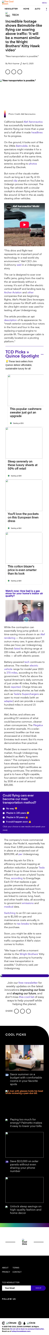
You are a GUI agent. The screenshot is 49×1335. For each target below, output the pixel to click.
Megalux (38, 725)
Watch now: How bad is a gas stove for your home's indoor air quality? (24, 593)
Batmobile (22, 146)
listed (17, 649)
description (10, 320)
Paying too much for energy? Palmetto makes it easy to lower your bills (26, 1123)
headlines (37, 132)
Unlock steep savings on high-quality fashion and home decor (26, 1210)
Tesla (16, 694)
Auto (37, 9)
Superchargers (30, 694)
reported (16, 687)
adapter (8, 701)
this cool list (26, 997)
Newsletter (11, 9)
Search (38, 3)
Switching (9, 913)
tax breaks (23, 924)
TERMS (16, 1268)
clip (15, 181)
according (16, 878)
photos (33, 164)
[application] (24, 611)
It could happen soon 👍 (18, 822)
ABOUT (5, 1268)
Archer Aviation (13, 292)
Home (26, 9)
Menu (44, 3)
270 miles (12, 673)
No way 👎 (11, 809)
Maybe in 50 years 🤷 (17, 817)
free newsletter (28, 983)
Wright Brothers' (29, 954)
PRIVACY (6, 1272)
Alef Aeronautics (33, 122)
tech (27, 662)
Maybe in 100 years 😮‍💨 (17, 813)
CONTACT (17, 1272)
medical (8, 907)
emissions (28, 903)
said (19, 265)
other (30, 292)
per (20, 854)
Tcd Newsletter (10, 1282)
